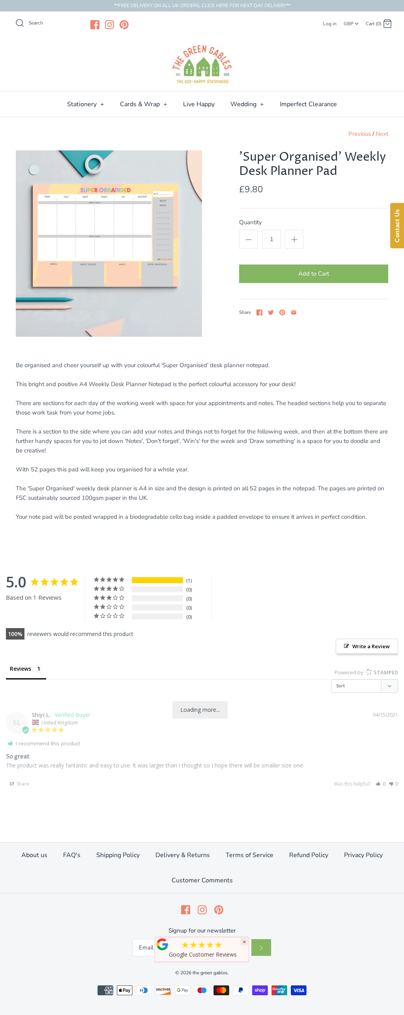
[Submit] (261, 947)
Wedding (247, 104)
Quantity (250, 222)
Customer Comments (202, 880)
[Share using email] (294, 312)
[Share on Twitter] (271, 312)
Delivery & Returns (182, 855)
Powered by (366, 672)
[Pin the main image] (282, 312)
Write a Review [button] (371, 646)
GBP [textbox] (352, 21)
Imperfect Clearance (308, 104)
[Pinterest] (124, 24)
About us (34, 855)
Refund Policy (308, 855)
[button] (380, 783)
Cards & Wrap (143, 104)
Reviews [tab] (20, 668)
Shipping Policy (118, 855)
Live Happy (199, 104)
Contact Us (397, 225)
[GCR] (162, 944)
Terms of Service (249, 855)
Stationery (85, 104)
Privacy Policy (363, 855)
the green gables (210, 973)
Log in (330, 24)
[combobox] (351, 20)
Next (382, 134)
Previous (359, 134)
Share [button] (22, 783)
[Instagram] (109, 24)
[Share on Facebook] (259, 312)
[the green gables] (202, 64)
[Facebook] (94, 24)
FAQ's (71, 855)
